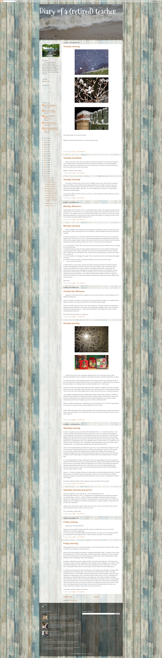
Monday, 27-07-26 (54, 614)
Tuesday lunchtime (72, 158)
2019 (45, 156)
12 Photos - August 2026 (50, 112)
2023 (45, 147)
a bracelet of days (49, 110)
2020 (45, 153)
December (48, 178)
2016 (45, 162)
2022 (45, 149)
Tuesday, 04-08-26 (47, 640)
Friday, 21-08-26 (48, 118)
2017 (45, 160)
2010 (45, 176)
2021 (45, 151)
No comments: (81, 151)
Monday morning (71, 226)
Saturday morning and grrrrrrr (77, 490)
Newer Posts (68, 597)
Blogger (91, 653)
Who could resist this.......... (51, 106)
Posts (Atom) (74, 600)
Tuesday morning (71, 179)
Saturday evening (71, 428)
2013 (45, 169)
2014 (45, 167)
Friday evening (70, 522)
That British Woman (49, 105)
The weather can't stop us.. (50, 124)
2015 (45, 164)
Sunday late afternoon (74, 291)
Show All (57, 134)
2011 (45, 173)
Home (96, 597)
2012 (45, 171)
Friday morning (70, 543)
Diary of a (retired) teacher (77, 11)
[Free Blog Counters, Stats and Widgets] (43, 607)
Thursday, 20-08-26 (47, 646)
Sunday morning (71, 323)
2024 (45, 144)
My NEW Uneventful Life (51, 128)
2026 (45, 140)
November (48, 180)
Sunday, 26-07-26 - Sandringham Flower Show (61, 622)
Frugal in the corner (49, 122)
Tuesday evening (71, 46)
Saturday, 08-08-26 (54, 631)
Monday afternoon (72, 206)
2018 (45, 158)
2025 (45, 142)
